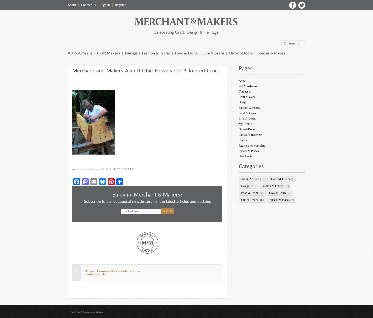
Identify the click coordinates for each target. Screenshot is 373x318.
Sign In (105, 5)
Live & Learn (213, 53)
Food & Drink (186, 53)
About (72, 5)
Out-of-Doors (241, 53)
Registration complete (252, 145)
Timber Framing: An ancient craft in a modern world (112, 272)
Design (131, 53)
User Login (246, 156)
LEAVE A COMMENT (123, 169)
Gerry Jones (82, 169)
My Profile (245, 124)
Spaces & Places (271, 53)
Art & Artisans (80, 53)
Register (120, 5)
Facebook (292, 5)
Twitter (301, 5)
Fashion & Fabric (156, 53)
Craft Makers (108, 53)
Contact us (88, 5)
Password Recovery (250, 135)
